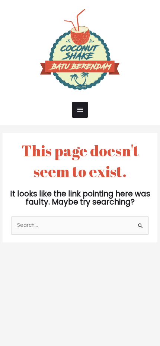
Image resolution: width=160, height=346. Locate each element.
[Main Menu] (80, 110)
